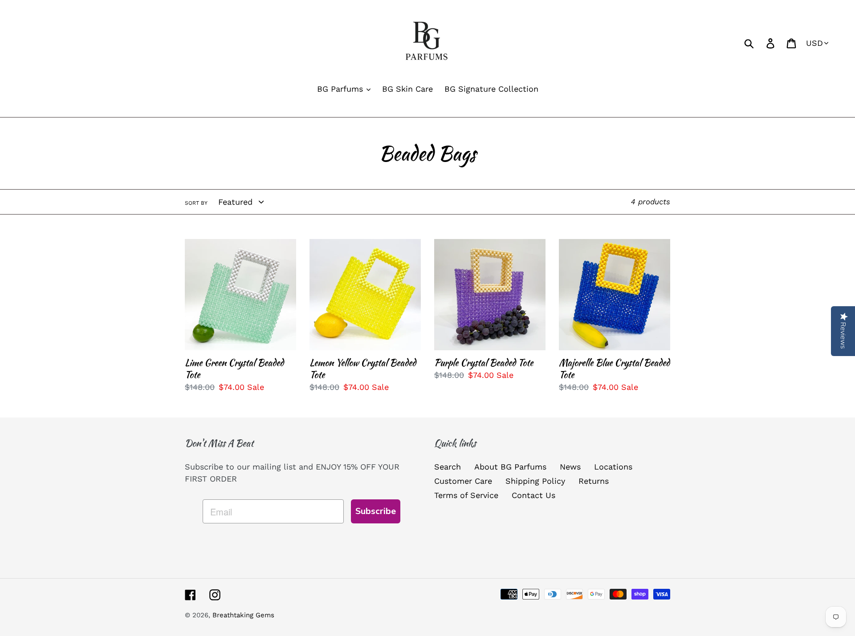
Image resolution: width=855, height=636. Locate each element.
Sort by (196, 203)
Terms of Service (466, 495)
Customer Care (463, 481)
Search (447, 466)
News (570, 466)
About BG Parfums (510, 466)
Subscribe (375, 511)
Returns (593, 481)
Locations (613, 466)
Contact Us (533, 495)
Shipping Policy (535, 481)
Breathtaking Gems (243, 615)
